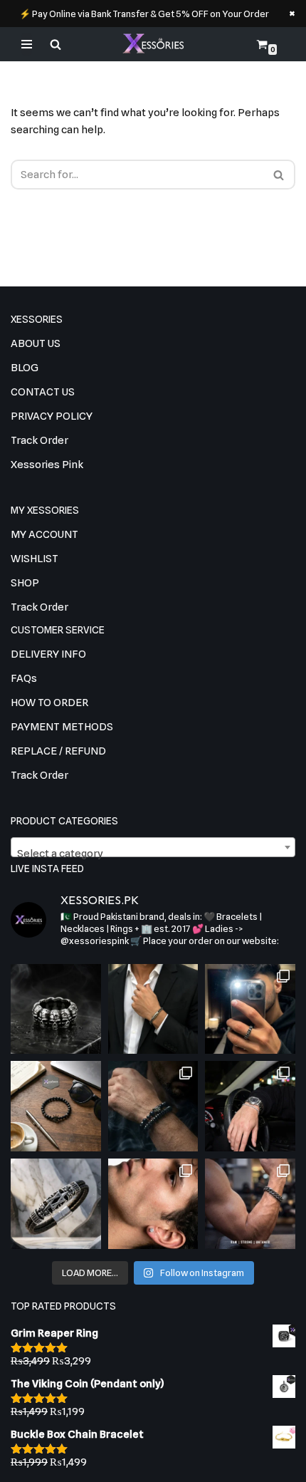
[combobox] (153, 847)
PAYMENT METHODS (62, 726)
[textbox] (153, 853)
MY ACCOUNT (44, 534)
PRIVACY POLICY (52, 416)
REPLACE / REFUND (58, 751)
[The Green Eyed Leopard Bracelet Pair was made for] (153, 1106)
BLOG (24, 367)
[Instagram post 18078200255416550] (250, 1009)
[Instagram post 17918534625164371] (56, 1106)
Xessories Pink (47, 464)
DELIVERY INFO (48, 654)
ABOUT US (35, 343)
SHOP (25, 582)
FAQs (24, 678)
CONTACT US (43, 391)
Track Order (39, 440)
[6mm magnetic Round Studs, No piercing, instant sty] (153, 1204)
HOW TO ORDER (49, 702)
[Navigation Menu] (26, 44)
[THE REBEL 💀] (56, 1009)
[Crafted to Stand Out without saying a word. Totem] (56, 1204)
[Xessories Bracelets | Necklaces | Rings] (153, 44)
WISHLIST (34, 558)
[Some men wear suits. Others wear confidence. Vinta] (153, 1009)
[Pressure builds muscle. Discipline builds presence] (250, 1204)
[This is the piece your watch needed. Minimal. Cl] (250, 1106)
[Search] (55, 44)
